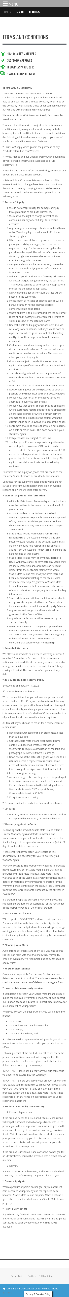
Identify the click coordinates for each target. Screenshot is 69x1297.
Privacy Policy (17, 1276)
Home (6, 12)
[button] (6, 3)
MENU (14, 4)
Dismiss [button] (7, 1292)
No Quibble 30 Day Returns (41, 1276)
